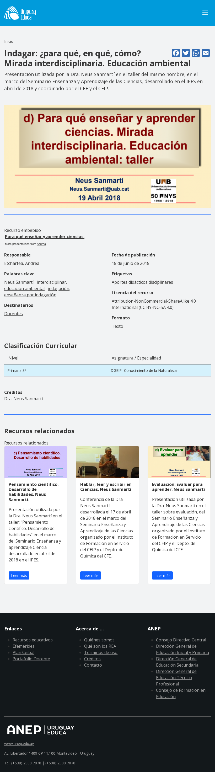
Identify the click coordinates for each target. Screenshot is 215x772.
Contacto (93, 665)
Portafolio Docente (31, 659)
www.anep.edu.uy (19, 743)
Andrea (41, 243)
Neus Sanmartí (19, 282)
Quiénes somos (99, 640)
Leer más (19, 575)
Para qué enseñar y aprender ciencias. (44, 236)
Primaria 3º (16, 370)
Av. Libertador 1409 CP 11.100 (29, 753)
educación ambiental (24, 288)
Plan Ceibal (23, 652)
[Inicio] (20, 13)
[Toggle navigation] (205, 12)
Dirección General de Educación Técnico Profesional (176, 677)
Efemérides (24, 646)
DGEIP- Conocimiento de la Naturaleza (144, 370)
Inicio (8, 41)
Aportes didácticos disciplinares (142, 282)
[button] (107, 156)
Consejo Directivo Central (181, 640)
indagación (58, 288)
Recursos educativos (33, 640)
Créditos (92, 659)
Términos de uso (100, 652)
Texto (117, 326)
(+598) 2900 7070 (60, 762)
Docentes (13, 314)
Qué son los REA (100, 646)
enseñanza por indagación (30, 295)
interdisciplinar (51, 282)
